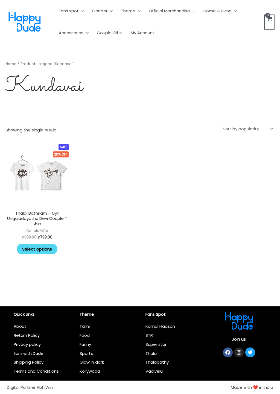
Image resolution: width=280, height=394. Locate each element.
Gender (99, 11)
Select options (37, 249)
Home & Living (217, 11)
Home (10, 64)
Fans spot (69, 11)
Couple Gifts (109, 33)
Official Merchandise (169, 11)
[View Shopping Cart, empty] (269, 22)
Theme (128, 11)
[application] (81, 11)
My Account (142, 33)
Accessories (71, 33)
